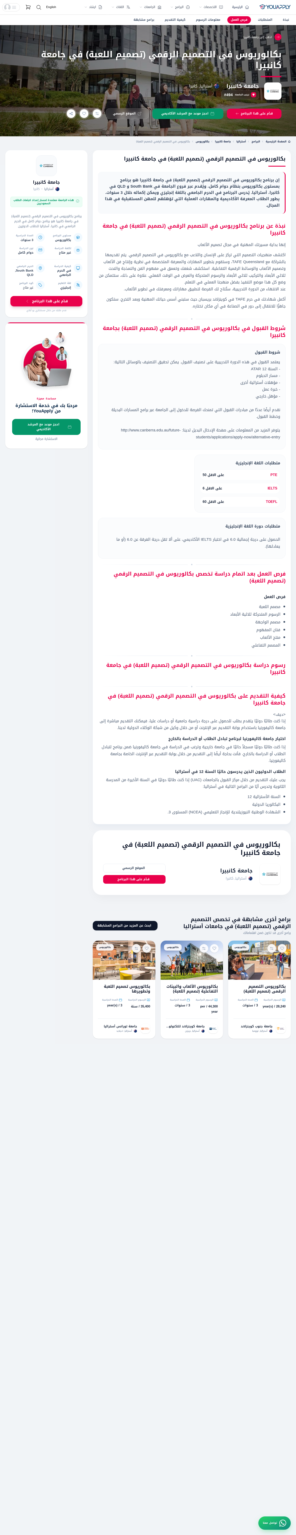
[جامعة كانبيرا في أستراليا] (46, 165)
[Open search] (38, 7)
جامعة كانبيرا (242, 86)
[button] (11, 7)
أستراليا (241, 141)
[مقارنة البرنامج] (97, 113)
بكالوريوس (202, 141)
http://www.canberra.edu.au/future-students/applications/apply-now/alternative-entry (200, 433)
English (51, 7)
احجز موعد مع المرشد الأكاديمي (43, 427)
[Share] (71, 113)
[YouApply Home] (275, 7)
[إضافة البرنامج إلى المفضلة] (84, 113)
